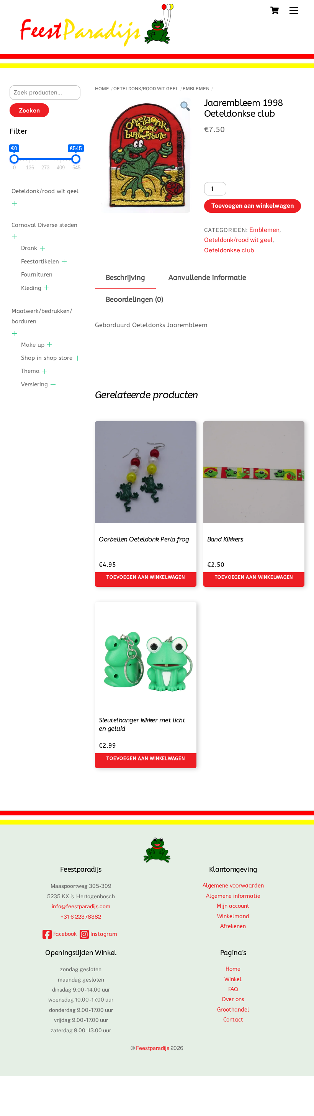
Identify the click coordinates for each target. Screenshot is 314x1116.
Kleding (31, 288)
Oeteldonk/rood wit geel (145, 88)
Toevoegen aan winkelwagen (252, 205)
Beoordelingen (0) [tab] (134, 300)
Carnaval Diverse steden (44, 225)
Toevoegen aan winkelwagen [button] (145, 577)
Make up (32, 344)
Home (102, 88)
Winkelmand (233, 916)
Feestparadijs (152, 1048)
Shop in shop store (46, 357)
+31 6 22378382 (81, 917)
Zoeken (29, 110)
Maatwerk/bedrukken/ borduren (41, 316)
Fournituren (36, 274)
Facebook (64, 934)
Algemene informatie (233, 896)
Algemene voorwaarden (233, 886)
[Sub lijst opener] (14, 203)
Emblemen (196, 88)
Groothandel (233, 1010)
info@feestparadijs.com (81, 906)
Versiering (34, 384)
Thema (30, 371)
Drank (29, 248)
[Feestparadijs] (96, 43)
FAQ (233, 989)
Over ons (233, 999)
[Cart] (274, 10)
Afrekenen (233, 926)
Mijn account (233, 906)
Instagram (103, 934)
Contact (233, 1020)
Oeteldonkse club (229, 250)
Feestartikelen (40, 261)
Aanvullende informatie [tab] (207, 278)
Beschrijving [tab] (125, 278)
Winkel (233, 979)
